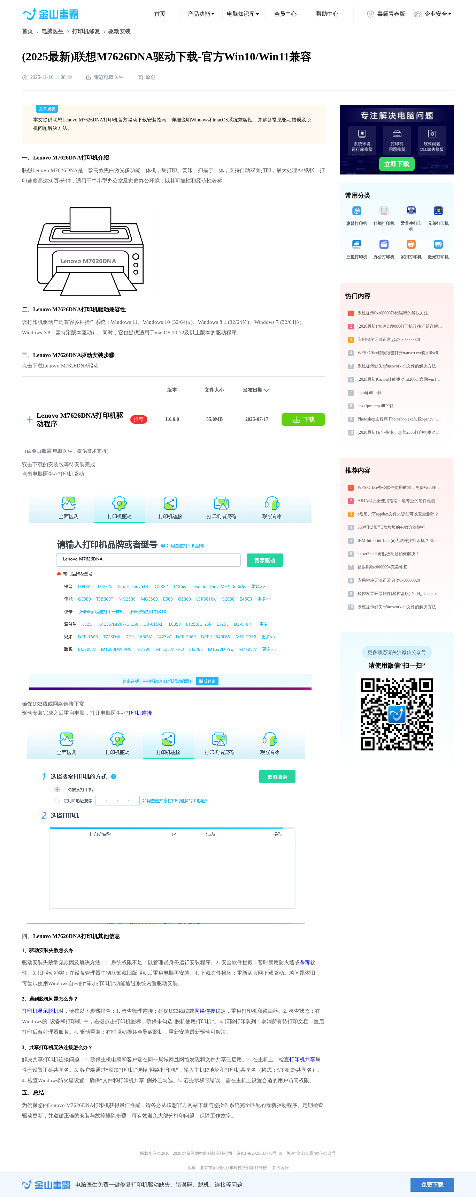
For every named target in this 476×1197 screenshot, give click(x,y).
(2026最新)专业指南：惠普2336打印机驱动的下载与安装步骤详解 (401, 432)
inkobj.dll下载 (370, 392)
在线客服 (280, 1167)
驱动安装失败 (44, 950)
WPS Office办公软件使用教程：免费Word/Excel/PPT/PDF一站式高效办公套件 (401, 487)
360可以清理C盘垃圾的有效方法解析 (391, 527)
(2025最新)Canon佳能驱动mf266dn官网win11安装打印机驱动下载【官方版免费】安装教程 (401, 379)
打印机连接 (139, 713)
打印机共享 (302, 1059)
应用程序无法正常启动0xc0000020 (389, 339)
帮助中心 (327, 14)
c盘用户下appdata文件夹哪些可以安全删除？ (398, 514)
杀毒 (305, 962)
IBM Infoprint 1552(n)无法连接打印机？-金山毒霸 (401, 540)
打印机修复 (86, 31)
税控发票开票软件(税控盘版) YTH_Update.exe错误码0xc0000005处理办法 (401, 593)
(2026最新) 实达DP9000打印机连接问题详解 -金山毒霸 (401, 326)
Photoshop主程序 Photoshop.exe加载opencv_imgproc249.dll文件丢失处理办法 (401, 419)
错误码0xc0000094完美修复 (382, 567)
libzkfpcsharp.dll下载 (375, 405)
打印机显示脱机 (40, 1011)
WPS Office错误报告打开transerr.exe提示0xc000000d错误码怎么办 (401, 352)
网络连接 (204, 1011)
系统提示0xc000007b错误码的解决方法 (393, 313)
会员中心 (285, 14)
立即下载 (396, 164)
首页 (160, 14)
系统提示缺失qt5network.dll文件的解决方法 (397, 366)
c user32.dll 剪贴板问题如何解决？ (389, 553)
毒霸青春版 (391, 14)
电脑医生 (52, 31)
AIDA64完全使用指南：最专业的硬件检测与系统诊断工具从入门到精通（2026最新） (401, 500)
